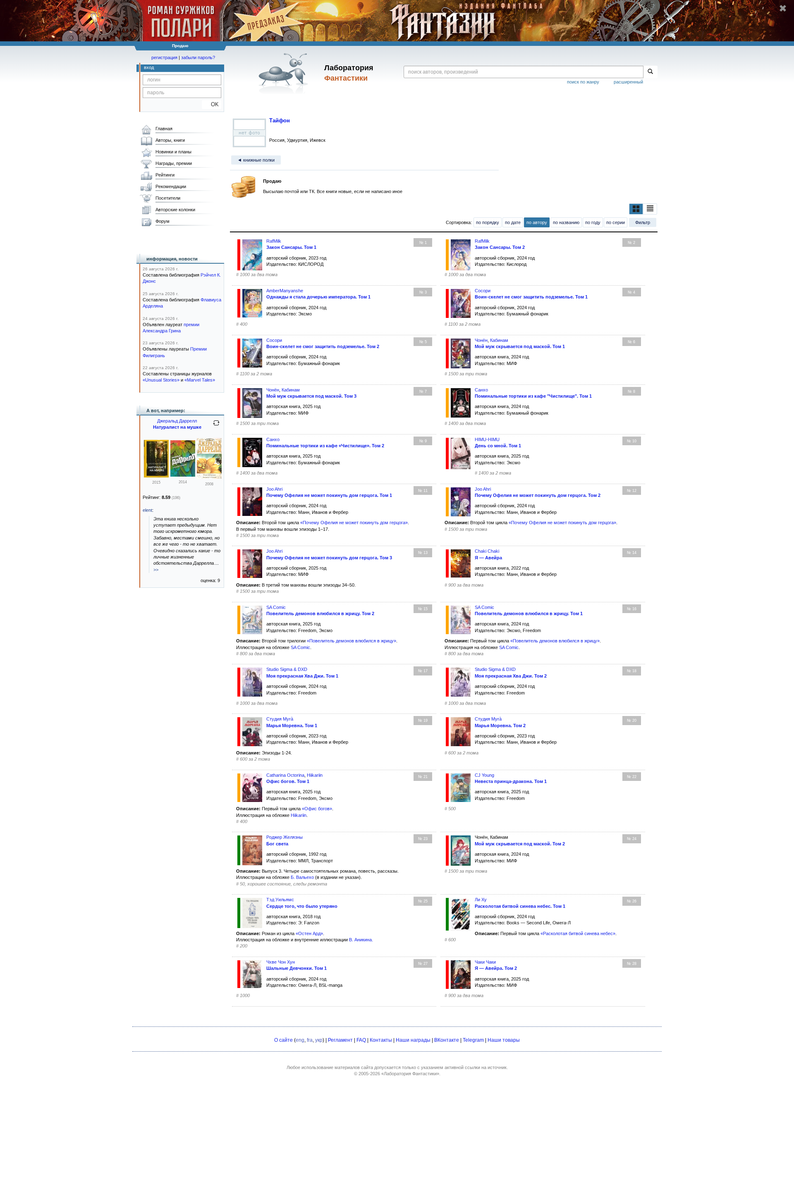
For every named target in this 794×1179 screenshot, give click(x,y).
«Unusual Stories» (161, 379)
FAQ (361, 1040)
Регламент (340, 1040)
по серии (615, 222)
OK (211, 104)
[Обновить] (216, 426)
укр (319, 1040)
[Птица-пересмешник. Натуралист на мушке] (209, 477)
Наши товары (504, 1040)
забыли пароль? (198, 57)
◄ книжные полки (256, 160)
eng (300, 1040)
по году (592, 222)
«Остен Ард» (309, 933)
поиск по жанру (583, 81)
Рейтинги (165, 174)
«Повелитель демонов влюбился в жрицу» (351, 640)
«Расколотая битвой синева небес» (577, 933)
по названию (566, 222)
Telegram (473, 1040)
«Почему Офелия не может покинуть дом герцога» (354, 522)
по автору (536, 222)
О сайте (283, 1040)
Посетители (167, 198)
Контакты (381, 1040)
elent (147, 510)
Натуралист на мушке (177, 427)
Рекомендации (170, 186)
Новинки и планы (173, 151)
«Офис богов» (317, 808)
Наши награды (413, 1040)
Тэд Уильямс (280, 899)
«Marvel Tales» (199, 379)
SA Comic (300, 647)
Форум (162, 221)
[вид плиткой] (636, 208)
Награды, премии (173, 163)
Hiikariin (298, 815)
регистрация (164, 57)
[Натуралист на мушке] (156, 475)
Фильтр (642, 222)
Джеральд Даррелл (177, 420)
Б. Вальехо (302, 877)
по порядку (487, 222)
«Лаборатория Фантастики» (410, 1073)
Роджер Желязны (284, 837)
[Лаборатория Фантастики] (284, 73)
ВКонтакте (446, 1040)
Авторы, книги (170, 140)
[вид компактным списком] (650, 208)
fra (310, 1040)
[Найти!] (650, 72)
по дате (513, 222)
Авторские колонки (175, 209)
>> (155, 569)
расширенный (628, 81)
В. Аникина (360, 939)
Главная (163, 128)
